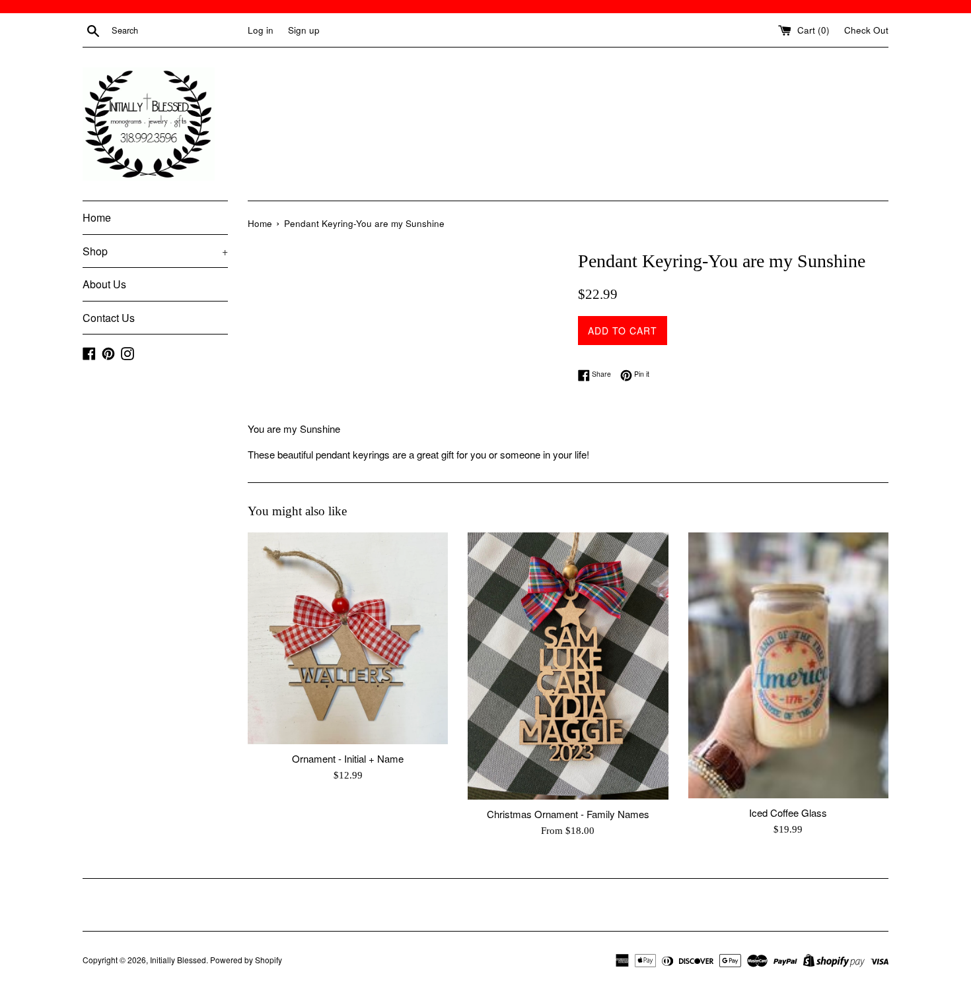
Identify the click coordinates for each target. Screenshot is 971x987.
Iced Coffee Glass (788, 812)
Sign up (304, 30)
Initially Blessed (178, 959)
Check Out (866, 30)
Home (97, 217)
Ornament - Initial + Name (348, 758)
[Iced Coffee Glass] (788, 665)
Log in (260, 30)
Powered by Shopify (246, 959)
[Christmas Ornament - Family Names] (568, 665)
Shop (155, 251)
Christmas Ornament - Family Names (568, 814)
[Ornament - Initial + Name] (348, 638)
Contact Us (109, 317)
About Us (104, 284)
